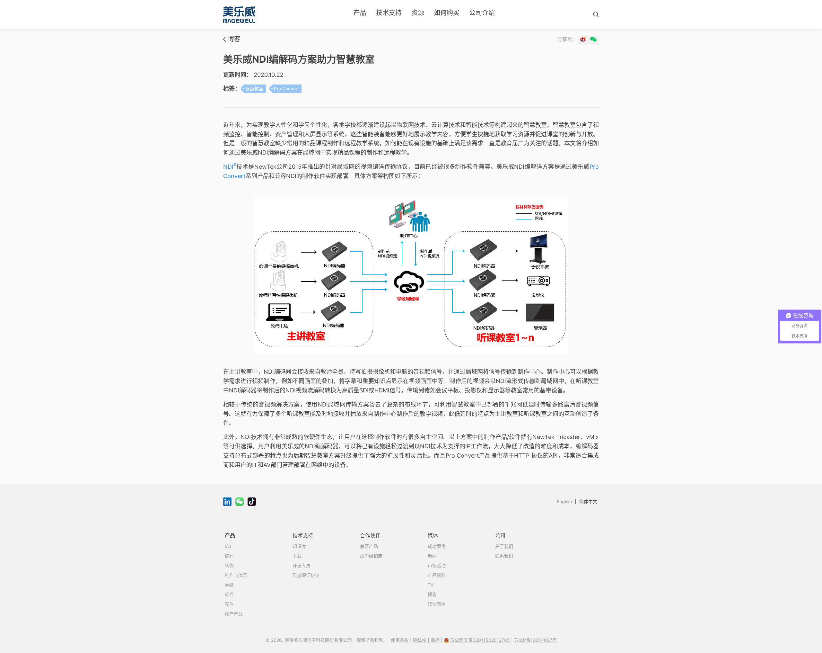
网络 (229, 584)
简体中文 (588, 501)
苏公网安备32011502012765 (480, 640)
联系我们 (504, 556)
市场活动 (437, 565)
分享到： (567, 39)
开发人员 (301, 565)
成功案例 (437, 546)
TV (430, 584)
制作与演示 (236, 575)
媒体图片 (437, 604)
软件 (229, 594)
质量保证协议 (306, 575)
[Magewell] (239, 14)
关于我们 (504, 546)
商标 (435, 640)
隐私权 (419, 640)
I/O (228, 546)
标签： (231, 88)
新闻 (432, 556)
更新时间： (237, 74)
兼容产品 (369, 546)
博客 (234, 39)
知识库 (299, 546)
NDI (229, 166)
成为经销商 (371, 556)
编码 (229, 556)
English (564, 501)
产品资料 (437, 575)
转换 (229, 565)
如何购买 (446, 13)
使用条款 (400, 640)
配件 (229, 604)
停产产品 (234, 613)
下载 (297, 556)
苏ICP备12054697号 (535, 640)
